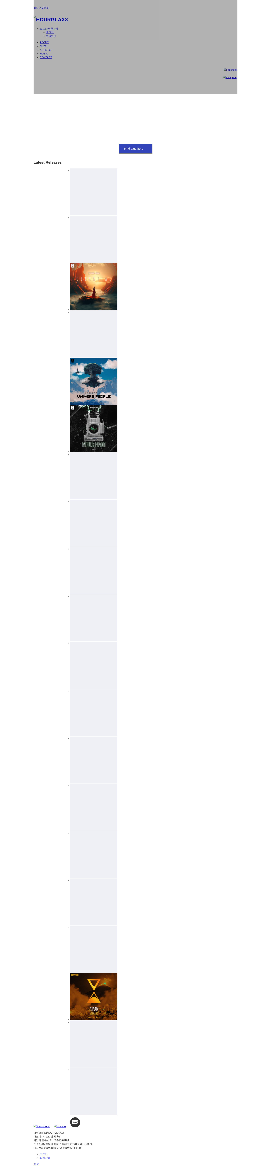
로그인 (43, 1154)
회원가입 (45, 1157)
